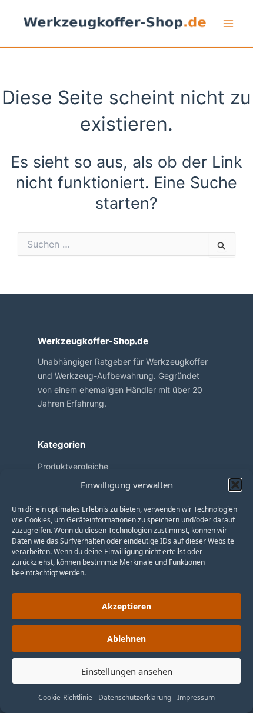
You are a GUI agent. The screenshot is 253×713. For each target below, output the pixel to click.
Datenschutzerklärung (134, 697)
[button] (235, 485)
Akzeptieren (126, 606)
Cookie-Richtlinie (65, 697)
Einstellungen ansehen (126, 671)
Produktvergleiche (73, 466)
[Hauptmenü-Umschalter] (228, 23)
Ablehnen (126, 638)
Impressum (196, 697)
